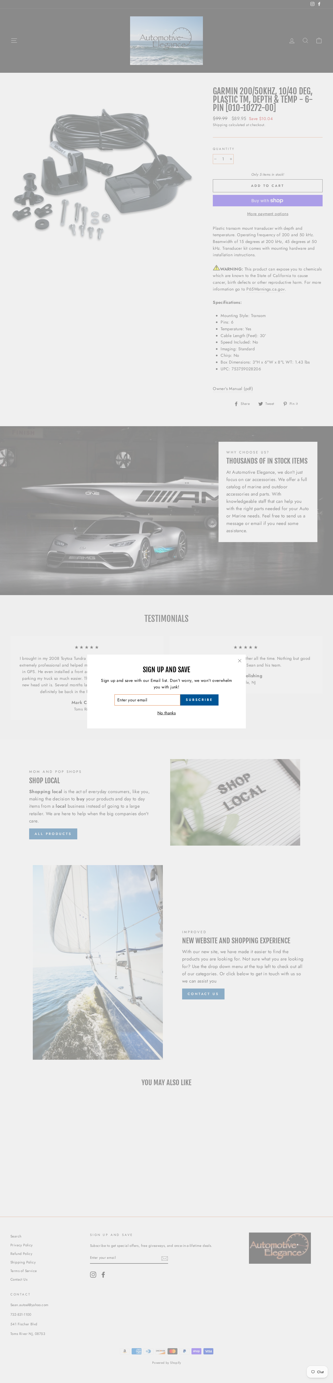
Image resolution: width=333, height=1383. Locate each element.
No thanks (166, 713)
